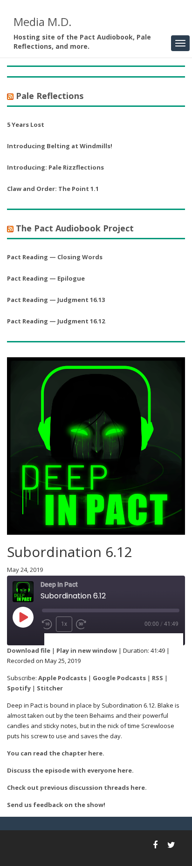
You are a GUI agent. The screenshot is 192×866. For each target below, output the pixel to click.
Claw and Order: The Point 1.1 (53, 188)
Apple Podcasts (62, 678)
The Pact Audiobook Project (75, 228)
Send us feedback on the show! (56, 804)
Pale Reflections (49, 95)
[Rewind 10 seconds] (47, 624)
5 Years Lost (25, 124)
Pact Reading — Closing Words (55, 257)
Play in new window (86, 650)
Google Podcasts (119, 678)
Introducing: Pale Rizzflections (55, 167)
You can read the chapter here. (55, 753)
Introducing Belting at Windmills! (59, 146)
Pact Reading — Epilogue (46, 278)
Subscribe (64, 639)
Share (100, 639)
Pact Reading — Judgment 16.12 (56, 321)
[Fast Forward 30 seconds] (81, 624)
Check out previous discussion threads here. (77, 787)
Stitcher (50, 688)
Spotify (19, 688)
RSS (157, 678)
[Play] (23, 617)
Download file (28, 650)
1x (64, 624)
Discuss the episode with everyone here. (70, 770)
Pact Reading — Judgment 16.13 (56, 299)
